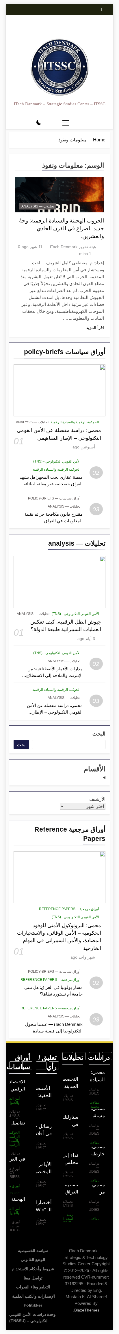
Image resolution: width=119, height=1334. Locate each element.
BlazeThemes (86, 1310)
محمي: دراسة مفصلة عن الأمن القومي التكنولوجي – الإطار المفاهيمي (55, 712)
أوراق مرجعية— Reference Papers (69, 909)
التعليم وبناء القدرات (33, 1287)
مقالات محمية (94, 1105)
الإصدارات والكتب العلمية (33, 1296)
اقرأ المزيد (95, 327)
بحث (21, 744)
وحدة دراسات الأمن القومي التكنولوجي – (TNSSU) (32, 1317)
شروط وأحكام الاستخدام (33, 1268)
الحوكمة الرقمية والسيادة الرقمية (75, 422)
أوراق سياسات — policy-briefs (54, 498)
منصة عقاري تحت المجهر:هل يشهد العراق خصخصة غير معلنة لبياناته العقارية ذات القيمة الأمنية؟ (51, 484)
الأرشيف (97, 799)
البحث (98, 734)
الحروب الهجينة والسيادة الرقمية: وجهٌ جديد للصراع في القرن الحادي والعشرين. (61, 228)
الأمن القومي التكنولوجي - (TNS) (56, 461)
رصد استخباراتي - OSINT (65, 1219)
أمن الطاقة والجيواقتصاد (10, 1101)
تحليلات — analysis (32, 422)
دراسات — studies (91, 1091)
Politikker (33, 1305)
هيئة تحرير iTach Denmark (73, 246)
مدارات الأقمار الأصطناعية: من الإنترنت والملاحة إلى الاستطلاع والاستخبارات (54, 675)
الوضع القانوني (33, 1259)
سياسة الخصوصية (33, 1250)
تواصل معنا (33, 1278)
